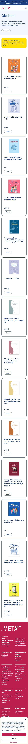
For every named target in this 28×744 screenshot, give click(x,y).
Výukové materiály (20, 675)
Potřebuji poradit (6, 671)
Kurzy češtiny (5, 677)
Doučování (4, 678)
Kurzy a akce (18, 673)
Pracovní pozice (19, 711)
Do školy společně (6, 675)
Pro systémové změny (6, 691)
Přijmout (14, 734)
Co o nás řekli (19, 696)
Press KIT (17, 693)
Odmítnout (14, 738)
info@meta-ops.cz (20, 639)
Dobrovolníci (18, 713)
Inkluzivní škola (19, 671)
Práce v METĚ (20, 708)
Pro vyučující (19, 667)
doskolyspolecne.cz (20, 641)
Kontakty (4, 636)
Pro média (18, 690)
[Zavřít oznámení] (27, 2)
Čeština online (19, 678)
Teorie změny (5, 716)
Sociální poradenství (7, 673)
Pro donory (5, 708)
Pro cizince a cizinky (5, 668)
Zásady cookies (13, 742)
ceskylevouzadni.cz (20, 645)
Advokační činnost (6, 695)
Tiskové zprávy (19, 695)
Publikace (17, 676)
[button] (25, 719)
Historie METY (5, 711)
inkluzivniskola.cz (20, 643)
